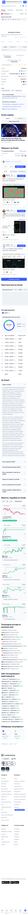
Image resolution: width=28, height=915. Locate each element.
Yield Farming (18, 90)
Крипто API (4, 799)
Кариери (16, 809)
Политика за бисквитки (20, 796)
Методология (17, 804)
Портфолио (4, 814)
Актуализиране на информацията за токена (14, 104)
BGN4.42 (13, 706)
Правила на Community (20, 799)
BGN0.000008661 (13, 723)
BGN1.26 (9, 717)
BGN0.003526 (11, 681)
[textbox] (16, 162)
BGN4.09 (13, 721)
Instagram (16, 839)
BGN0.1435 (11, 719)
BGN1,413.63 (10, 697)
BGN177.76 (10, 695)
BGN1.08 (10, 703)
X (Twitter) (16, 831)
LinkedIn (16, 846)
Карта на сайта (5, 822)
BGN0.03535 (13, 688)
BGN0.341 (10, 708)
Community (17, 834)
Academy (3, 781)
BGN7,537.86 (11, 712)
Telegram (16, 836)
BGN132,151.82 (11, 686)
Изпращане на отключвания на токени (12, 106)
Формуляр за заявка (6, 834)
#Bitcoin (4, 248)
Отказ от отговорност (19, 801)
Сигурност (16, 807)
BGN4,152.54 (11, 692)
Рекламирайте (5, 783)
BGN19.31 (11, 710)
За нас (15, 781)
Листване (3, 831)
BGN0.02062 (12, 683)
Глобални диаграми (6, 809)
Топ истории (4, 791)
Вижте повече (23, 151)
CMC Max (3, 788)
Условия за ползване (19, 783)
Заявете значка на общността (10, 108)
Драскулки (4, 819)
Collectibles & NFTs (6, 90)
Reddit (15, 844)
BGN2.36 (9, 690)
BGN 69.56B (9, 6)
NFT (2, 812)
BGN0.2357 (11, 715)
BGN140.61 (11, 701)
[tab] (19, 47)
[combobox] (14, 50)
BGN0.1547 (9, 699)
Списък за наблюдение (7, 817)
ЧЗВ (2, 841)
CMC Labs (3, 786)
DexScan (3, 801)
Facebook (16, 841)
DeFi (13, 90)
